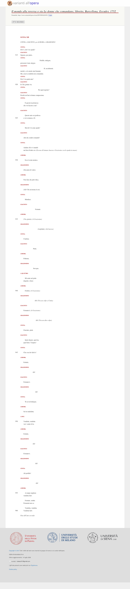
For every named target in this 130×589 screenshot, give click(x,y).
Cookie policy (13, 569)
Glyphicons (34, 565)
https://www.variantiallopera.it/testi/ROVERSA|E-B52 (33, 15)
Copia (50, 15)
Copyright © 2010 (14, 551)
